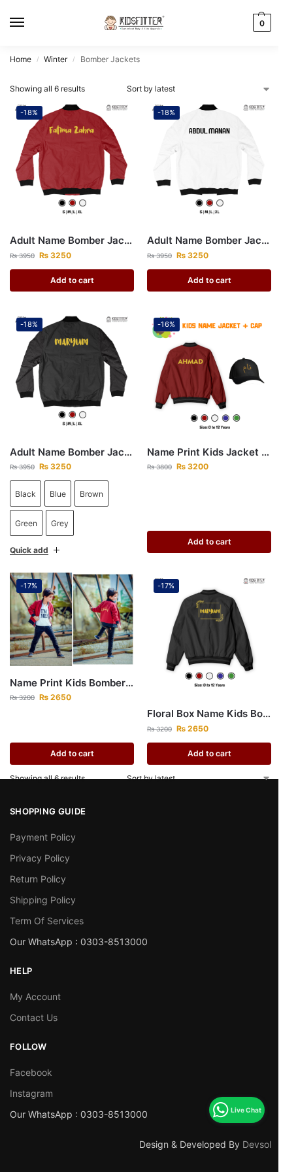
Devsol (247, 1129)
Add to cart (72, 280)
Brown (91, 494)
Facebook (31, 1057)
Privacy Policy (40, 842)
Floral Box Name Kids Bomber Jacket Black (202, 699)
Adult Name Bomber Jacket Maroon (72, 240)
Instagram (31, 1078)
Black (25, 494)
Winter (55, 59)
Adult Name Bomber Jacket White (209, 240)
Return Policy (38, 863)
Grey (60, 523)
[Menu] (29, 23)
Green (26, 523)
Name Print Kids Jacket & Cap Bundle (202, 442)
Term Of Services (47, 905)
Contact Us (34, 1002)
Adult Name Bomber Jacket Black (72, 452)
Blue (58, 494)
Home (20, 59)
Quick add (29, 540)
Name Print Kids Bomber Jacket (69, 669)
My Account (35, 981)
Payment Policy (43, 822)
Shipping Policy (43, 884)
